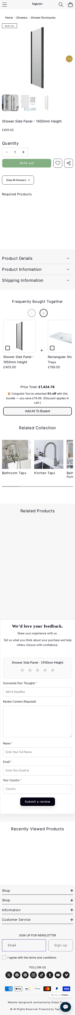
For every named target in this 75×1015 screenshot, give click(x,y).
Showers (21, 17)
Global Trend (59, 1002)
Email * (7, 762)
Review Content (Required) (19, 701)
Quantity (10, 143)
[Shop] (4, 4)
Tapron (59, 1009)
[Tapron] (37, 4)
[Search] (60, 4)
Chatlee (65, 995)
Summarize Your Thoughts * (20, 683)
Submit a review (37, 801)
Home (9, 17)
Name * (7, 743)
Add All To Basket (37, 411)
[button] (70, 4)
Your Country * (12, 780)
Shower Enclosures (43, 17)
